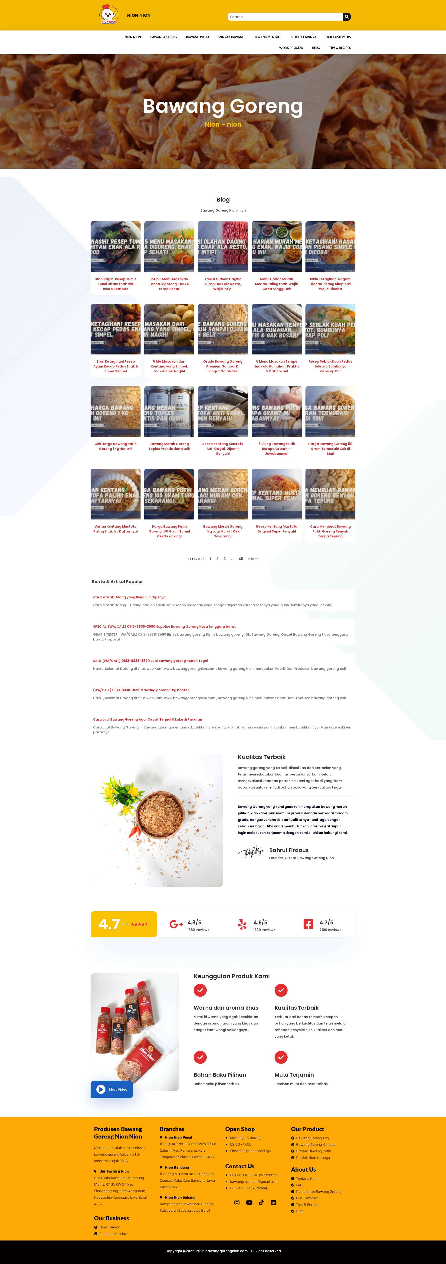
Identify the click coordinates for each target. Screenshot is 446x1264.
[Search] (347, 17)
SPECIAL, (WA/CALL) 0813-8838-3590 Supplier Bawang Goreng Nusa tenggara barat (164, 626)
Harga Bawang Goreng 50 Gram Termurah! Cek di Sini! (330, 449)
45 (241, 558)
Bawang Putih (197, 37)
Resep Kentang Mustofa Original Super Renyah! (276, 529)
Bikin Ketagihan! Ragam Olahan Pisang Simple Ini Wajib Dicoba (330, 284)
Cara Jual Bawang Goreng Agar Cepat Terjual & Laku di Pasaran (147, 719)
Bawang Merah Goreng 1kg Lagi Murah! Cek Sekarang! (223, 531)
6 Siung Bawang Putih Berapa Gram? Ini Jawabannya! (277, 449)
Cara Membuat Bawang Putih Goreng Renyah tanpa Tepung (330, 531)
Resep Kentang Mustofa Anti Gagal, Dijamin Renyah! (222, 449)
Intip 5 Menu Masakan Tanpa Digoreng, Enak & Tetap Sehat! (169, 284)
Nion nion (139, 15)
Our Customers (338, 37)
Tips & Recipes (340, 48)
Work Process (291, 48)
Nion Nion (133, 37)
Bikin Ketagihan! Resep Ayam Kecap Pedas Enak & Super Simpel (115, 366)
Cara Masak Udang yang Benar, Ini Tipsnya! (130, 597)
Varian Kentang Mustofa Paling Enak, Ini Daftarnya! (115, 529)
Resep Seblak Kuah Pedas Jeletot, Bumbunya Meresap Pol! (330, 366)
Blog (316, 48)
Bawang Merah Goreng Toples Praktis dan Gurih (169, 446)
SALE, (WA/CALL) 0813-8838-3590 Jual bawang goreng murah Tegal (150, 660)
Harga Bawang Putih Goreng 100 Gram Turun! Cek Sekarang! (169, 531)
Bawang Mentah (267, 37)
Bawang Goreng (163, 37)
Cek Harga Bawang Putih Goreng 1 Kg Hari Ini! (116, 446)
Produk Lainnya (303, 37)
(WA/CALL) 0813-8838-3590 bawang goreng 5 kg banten (141, 690)
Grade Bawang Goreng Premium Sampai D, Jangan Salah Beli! (223, 366)
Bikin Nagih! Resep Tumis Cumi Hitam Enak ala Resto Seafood (115, 284)
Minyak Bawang (231, 37)
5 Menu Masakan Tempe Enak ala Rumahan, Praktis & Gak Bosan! (276, 366)
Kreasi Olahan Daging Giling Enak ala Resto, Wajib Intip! (223, 284)
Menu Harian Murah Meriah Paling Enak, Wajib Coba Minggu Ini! (276, 284)
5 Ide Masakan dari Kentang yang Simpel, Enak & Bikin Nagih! (169, 366)
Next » (253, 558)
